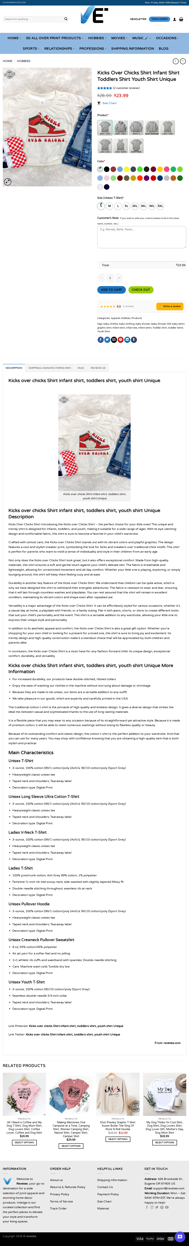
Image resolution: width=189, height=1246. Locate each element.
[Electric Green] (140, 169)
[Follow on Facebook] (147, 1207)
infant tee (131, 327)
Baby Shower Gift (161, 323)
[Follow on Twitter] (157, 1207)
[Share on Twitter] (107, 340)
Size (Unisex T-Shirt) (110, 198)
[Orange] (140, 178)
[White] (100, 187)
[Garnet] (154, 169)
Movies (118, 38)
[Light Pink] (107, 178)
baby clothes (111, 323)
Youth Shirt (103, 331)
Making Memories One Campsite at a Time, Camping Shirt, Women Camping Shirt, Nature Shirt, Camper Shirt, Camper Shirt (71, 1129)
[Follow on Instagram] (152, 1207)
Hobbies (96, 38)
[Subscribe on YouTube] (167, 1207)
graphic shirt (104, 327)
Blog (163, 49)
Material (103, 1208)
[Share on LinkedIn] (127, 340)
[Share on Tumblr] (134, 340)
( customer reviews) (126, 88)
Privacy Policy (59, 1194)
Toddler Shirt (160, 327)
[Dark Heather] (133, 169)
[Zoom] (7, 181)
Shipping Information (132, 49)
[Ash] (100, 169)
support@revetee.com (14, 2)
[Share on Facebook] (101, 340)
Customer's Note (108, 218)
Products (137, 318)
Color (101, 161)
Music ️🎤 (140, 38)
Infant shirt (119, 327)
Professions (91, 49)
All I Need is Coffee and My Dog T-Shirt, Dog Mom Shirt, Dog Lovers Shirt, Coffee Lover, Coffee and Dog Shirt (24, 1127)
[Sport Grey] (167, 178)
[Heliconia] (167, 169)
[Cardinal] (114, 169)
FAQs (81, 368)
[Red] (154, 178)
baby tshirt (178, 323)
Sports (30, 49)
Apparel (115, 318)
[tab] (14, 368)
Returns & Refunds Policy (67, 1187)
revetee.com (172, 1043)
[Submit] (66, 19)
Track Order (58, 1208)
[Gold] (160, 169)
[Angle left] (175, 61)
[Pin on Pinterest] (121, 340)
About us (56, 1180)
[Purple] (147, 178)
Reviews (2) (98, 368)
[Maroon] (120, 178)
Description (14, 368)
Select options (24, 1142)
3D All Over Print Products (53, 38)
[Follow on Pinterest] (162, 1207)
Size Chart (109, 103)
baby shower (143, 323)
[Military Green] (127, 178)
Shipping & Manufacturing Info (50, 368)
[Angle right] (183, 61)
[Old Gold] (133, 178)
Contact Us (105, 1187)
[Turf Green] (180, 178)
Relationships (58, 49)
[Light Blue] (100, 178)
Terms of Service (61, 1201)
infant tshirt (145, 327)
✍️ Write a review (170, 306)
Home (13, 38)
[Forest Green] (147, 169)
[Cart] (181, 19)
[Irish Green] (174, 169)
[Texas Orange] (174, 178)
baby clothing (127, 323)
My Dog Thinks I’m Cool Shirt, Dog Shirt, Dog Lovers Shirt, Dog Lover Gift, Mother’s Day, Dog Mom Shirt (165, 1127)
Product (103, 115)
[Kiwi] (180, 169)
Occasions (166, 38)
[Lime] (114, 178)
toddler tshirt (175, 327)
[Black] (107, 169)
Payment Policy (108, 1194)
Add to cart (111, 290)
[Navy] (107, 187)
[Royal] (160, 178)
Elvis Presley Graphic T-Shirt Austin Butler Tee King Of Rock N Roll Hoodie (117, 1126)
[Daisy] (127, 169)
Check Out (141, 289)
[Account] (174, 19)
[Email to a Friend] (114, 340)
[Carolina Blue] (120, 169)
